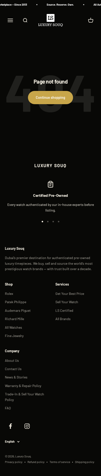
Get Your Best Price (69, 293)
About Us (12, 360)
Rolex (9, 293)
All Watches (13, 327)
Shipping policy (84, 461)
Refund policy (36, 461)
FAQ (8, 408)
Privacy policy (14, 461)
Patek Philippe (15, 302)
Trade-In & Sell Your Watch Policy (24, 396)
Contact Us (13, 369)
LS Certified (64, 310)
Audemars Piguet (18, 310)
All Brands (63, 319)
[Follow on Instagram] (27, 426)
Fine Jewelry (14, 336)
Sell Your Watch (66, 302)
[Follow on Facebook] (10, 426)
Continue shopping (50, 97)
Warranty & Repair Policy (23, 386)
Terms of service (60, 461)
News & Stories (16, 377)
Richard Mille (14, 319)
